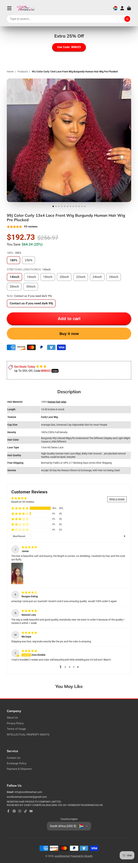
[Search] (127, 19)
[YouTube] (31, 811)
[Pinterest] (14, 811)
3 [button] (69, 667)
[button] (20, 508)
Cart (129, 8)
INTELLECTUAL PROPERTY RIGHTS (28, 734)
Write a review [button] (117, 499)
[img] (29, 547)
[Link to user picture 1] (17, 573)
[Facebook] (8, 811)
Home (10, 71)
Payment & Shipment (19, 769)
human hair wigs (57, 401)
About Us (12, 717)
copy (55, 370)
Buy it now (69, 334)
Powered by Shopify (82, 856)
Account (122, 8)
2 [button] (65, 667)
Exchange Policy (16, 763)
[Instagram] (19, 811)
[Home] (26, 8)
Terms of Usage (16, 728)
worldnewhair (62, 856)
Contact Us (13, 757)
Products (23, 71)
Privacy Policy (15, 723)
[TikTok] (25, 811)
